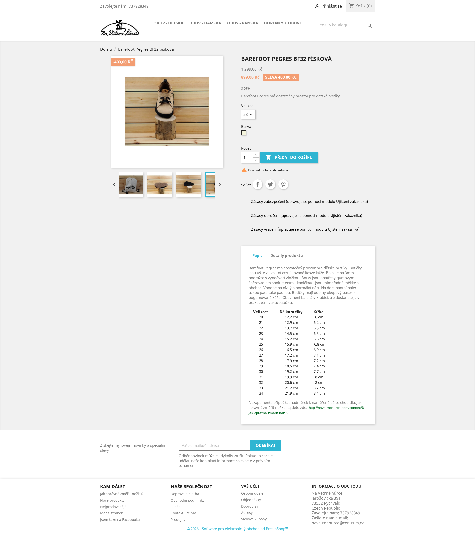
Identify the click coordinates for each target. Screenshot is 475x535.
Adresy (247, 512)
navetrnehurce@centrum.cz (338, 523)
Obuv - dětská (168, 23)
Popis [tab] (257, 255)
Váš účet (250, 486)
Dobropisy (249, 506)
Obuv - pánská (242, 23)
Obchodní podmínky (187, 500)
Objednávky (251, 499)
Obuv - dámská (205, 23)
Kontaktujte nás (184, 513)
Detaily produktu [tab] (286, 255)
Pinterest (283, 184)
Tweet (270, 184)
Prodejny (178, 519)
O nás (175, 506)
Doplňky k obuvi (282, 23)
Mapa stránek (111, 513)
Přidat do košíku (289, 157)
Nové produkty (112, 500)
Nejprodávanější (113, 506)
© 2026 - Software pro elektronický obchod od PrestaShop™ (237, 528)
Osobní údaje (252, 493)
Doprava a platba (185, 493)
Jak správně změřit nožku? (121, 493)
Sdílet (257, 184)
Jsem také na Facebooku (120, 519)
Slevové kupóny (254, 519)
